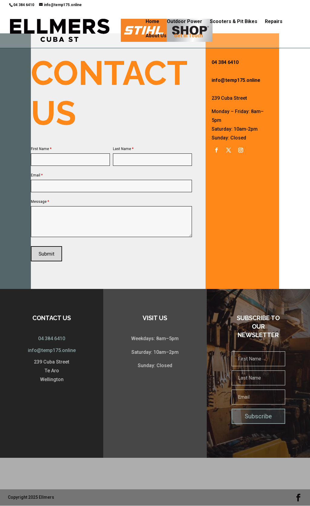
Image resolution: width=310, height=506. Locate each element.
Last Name (123, 149)
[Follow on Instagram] (241, 150)
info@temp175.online (52, 350)
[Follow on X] (228, 150)
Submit (46, 254)
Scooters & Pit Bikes (233, 21)
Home (152, 21)
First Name (41, 149)
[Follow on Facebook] (216, 150)
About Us (156, 36)
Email (37, 175)
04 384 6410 (51, 338)
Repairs (273, 21)
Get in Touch (188, 36)
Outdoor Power (184, 21)
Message (40, 201)
